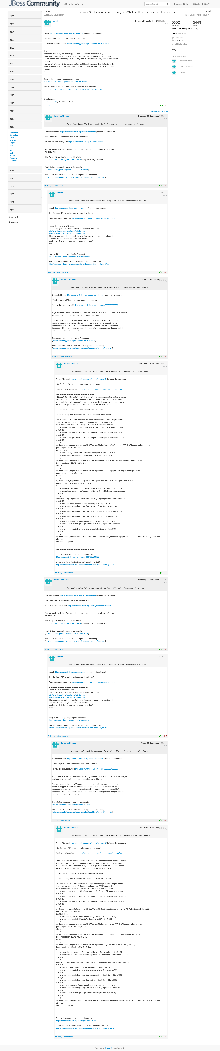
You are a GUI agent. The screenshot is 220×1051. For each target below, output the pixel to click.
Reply (47, 105)
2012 (12, 126)
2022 (12, 47)
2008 (12, 194)
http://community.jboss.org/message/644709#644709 (100, 389)
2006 (12, 209)
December (14, 132)
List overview (15, 217)
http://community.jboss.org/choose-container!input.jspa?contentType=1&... (74, 89)
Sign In (197, 4)
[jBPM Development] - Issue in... (198, 14)
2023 (12, 39)
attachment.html (50, 101)
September (14, 140)
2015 (12, 103)
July (11, 145)
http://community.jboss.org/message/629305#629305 (93, 218)
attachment (58, 185)
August (12, 142)
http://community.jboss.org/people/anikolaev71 (88, 379)
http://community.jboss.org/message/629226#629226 (89, 141)
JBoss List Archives (74, 3)
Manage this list (181, 4)
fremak (55, 21)
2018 (12, 79)
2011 (12, 170)
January (13, 160)
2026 (12, 16)
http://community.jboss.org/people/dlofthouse (78, 131)
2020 (12, 63)
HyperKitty (109, 1048)
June (11, 148)
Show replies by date (159, 111)
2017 (12, 87)
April (11, 153)
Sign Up (207, 4)
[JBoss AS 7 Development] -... (56, 14)
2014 (12, 110)
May (11, 150)
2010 (12, 178)
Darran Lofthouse (61, 116)
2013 (12, 118)
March (12, 155)
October (13, 137)
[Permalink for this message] (167, 23)
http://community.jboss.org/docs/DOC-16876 (63, 159)
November (14, 135)
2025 (12, 23)
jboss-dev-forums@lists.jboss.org (185, 28)
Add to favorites (181, 44)
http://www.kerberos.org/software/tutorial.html (67, 231)
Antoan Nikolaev (71, 363)
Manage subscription (182, 33)
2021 (12, 55)
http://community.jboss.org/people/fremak (66, 33)
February (13, 158)
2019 (12, 71)
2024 (12, 31)
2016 (12, 95)
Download (14, 222)
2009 (12, 186)
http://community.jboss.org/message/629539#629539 (96, 305)
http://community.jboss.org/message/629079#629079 (88, 43)
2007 (12, 202)
